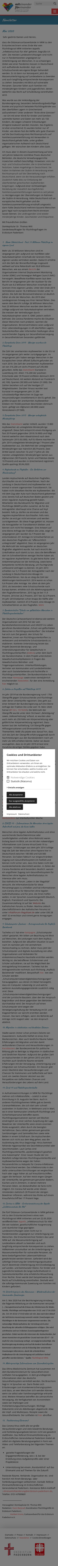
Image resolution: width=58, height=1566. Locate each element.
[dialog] (29, 783)
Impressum (12, 814)
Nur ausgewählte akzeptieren (22, 800)
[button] (8, 781)
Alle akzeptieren (16, 794)
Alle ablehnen (15, 807)
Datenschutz (23, 814)
